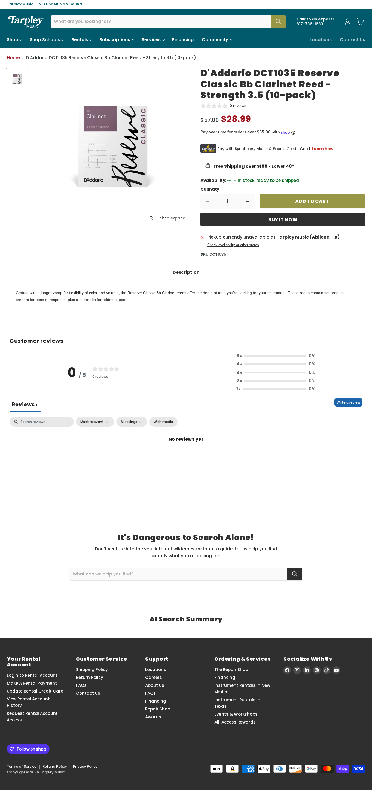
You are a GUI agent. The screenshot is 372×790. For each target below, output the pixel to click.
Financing (183, 39)
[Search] (278, 21)
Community (215, 39)
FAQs (81, 685)
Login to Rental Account (32, 675)
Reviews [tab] (25, 404)
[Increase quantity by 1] (248, 201)
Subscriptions (115, 39)
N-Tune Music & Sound (60, 4)
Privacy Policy (85, 766)
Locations (321, 39)
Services (152, 39)
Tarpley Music (20, 4)
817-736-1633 (310, 24)
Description (186, 272)
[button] (275, 355)
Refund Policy (54, 766)
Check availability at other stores (233, 245)
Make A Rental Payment (32, 683)
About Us (154, 685)
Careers (153, 677)
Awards (153, 717)
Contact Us (352, 39)
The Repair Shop (231, 669)
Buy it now (282, 219)
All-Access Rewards (235, 722)
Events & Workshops (236, 714)
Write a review (348, 402)
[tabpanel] (186, 457)
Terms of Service (21, 766)
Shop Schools (45, 39)
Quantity (209, 189)
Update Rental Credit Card (35, 691)
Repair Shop (157, 709)
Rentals (80, 39)
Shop (13, 39)
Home (13, 57)
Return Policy (89, 677)
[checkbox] (163, 422)
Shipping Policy (92, 669)
